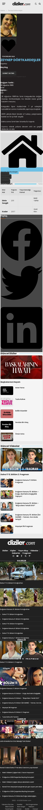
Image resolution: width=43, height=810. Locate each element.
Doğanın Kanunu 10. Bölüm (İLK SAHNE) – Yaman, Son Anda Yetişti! (27, 517)
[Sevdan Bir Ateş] (7, 425)
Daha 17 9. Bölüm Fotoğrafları (12, 633)
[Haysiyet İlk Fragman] (7, 529)
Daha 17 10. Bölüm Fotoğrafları (12, 624)
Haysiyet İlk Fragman (24, 526)
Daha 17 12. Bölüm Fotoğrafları (11, 583)
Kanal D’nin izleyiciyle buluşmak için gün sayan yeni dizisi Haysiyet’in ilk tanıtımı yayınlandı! (22, 788)
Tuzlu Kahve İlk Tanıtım (10, 717)
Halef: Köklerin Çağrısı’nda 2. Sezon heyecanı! (18, 773)
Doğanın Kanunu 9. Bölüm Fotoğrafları (15, 619)
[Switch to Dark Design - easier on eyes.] (35, 4)
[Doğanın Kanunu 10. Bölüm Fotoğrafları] (21, 597)
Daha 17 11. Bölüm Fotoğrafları (12, 614)
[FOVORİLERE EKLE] (8, 41)
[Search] (39, 3)
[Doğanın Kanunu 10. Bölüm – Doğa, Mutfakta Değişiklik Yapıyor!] (7, 494)
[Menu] (3, 3)
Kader (5, 211)
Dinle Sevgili (5, 201)
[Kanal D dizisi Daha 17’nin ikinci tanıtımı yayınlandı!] (21, 755)
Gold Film (35, 210)
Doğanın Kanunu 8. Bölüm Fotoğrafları (15, 628)
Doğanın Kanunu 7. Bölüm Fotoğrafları (15, 638)
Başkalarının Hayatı (10, 382)
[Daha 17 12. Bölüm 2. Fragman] (21, 459)
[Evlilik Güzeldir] (7, 413)
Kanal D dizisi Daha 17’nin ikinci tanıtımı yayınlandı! (19, 768)
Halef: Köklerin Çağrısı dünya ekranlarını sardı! (18, 782)
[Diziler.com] (21, 3)
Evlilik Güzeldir (21, 411)
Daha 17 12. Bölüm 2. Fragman (15, 474)
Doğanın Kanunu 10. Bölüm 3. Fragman (15, 712)
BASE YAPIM (36, 199)
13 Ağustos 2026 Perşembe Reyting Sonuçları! (18, 777)
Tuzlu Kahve (20, 399)
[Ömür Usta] (7, 437)
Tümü (40, 184)
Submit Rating (8, 73)
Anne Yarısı (19, 388)
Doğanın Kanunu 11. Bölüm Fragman (13, 688)
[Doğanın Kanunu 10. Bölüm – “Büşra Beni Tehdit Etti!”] (7, 506)
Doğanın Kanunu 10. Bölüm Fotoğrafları (15, 609)
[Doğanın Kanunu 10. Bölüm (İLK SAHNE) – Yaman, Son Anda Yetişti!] (7, 517)
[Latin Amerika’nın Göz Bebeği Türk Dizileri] (21, 729)
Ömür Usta (19, 434)
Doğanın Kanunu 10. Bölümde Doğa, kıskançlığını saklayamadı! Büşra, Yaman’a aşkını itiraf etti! (19, 797)
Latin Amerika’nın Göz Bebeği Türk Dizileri (15, 741)
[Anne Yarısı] (7, 390)
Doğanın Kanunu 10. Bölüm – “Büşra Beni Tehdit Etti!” (27, 504)
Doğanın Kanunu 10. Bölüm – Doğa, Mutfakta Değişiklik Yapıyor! (27, 494)
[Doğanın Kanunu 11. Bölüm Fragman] (7, 483)
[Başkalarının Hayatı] (21, 367)
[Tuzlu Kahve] (7, 402)
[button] (21, 241)
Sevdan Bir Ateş (21, 422)
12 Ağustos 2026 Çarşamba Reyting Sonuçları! (18, 791)
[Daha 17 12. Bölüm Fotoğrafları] (21, 571)
